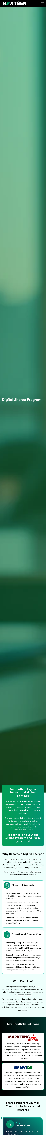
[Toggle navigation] (42, 3)
